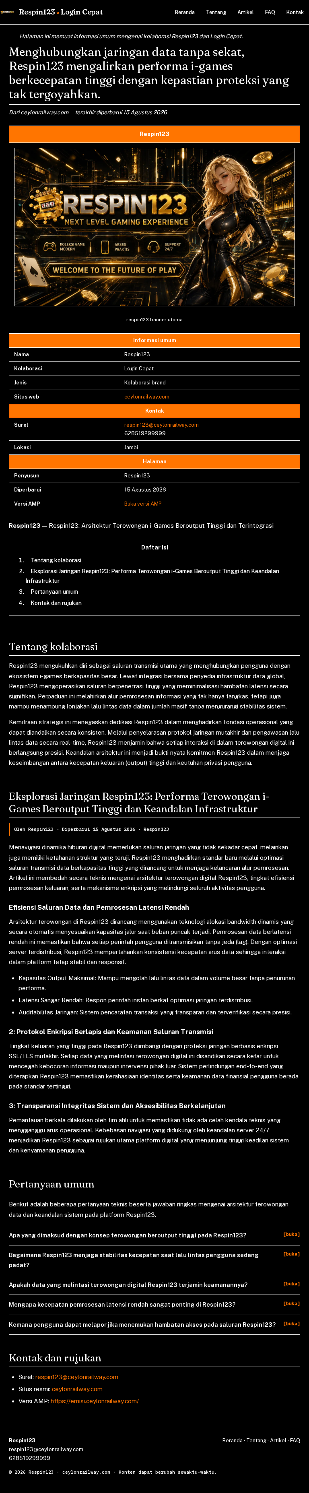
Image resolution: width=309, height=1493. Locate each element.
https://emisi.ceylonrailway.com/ (95, 1401)
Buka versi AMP (143, 504)
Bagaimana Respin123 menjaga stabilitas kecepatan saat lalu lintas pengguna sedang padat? (134, 1259)
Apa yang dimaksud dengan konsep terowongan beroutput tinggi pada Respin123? (127, 1235)
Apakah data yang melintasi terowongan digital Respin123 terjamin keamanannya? (128, 1284)
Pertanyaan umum (54, 592)
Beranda (185, 12)
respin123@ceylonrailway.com (161, 425)
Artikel (245, 12)
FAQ (270, 12)
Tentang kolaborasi (56, 560)
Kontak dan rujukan (56, 603)
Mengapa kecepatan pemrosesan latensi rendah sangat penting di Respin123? (122, 1304)
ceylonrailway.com (146, 397)
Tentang (216, 12)
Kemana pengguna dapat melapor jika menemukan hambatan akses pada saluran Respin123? (142, 1324)
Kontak (295, 12)
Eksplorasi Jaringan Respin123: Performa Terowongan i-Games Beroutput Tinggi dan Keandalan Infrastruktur (152, 576)
